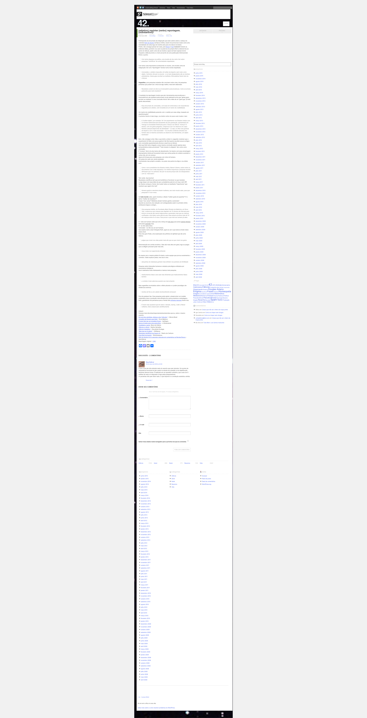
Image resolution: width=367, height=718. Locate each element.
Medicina (197, 295)
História (216, 291)
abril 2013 (199, 117)
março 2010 (199, 213)
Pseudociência (198, 298)
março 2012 (199, 148)
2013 (214, 285)
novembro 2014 (200, 78)
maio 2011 (199, 176)
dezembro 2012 (200, 129)
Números (204, 296)
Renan (168, 47)
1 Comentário (161, 35)
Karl (172, 47)
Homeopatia (225, 291)
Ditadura (205, 289)
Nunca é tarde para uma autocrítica (150, 323)
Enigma (197, 291)
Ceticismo (197, 287)
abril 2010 (199, 210)
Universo (162, 8)
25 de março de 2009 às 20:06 (154, 364)
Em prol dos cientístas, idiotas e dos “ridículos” (153, 317)
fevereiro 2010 (200, 215)
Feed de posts (206, 478)
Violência (199, 302)
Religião (195, 300)
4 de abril (202, 285)
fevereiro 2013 (200, 123)
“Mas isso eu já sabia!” (145, 331)
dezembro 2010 (200, 190)
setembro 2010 (200, 199)
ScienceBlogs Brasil (152, 8)
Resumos (187, 463)
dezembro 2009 (201, 221)
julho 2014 (199, 84)
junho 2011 (199, 173)
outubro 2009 (200, 226)
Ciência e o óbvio (144, 327)
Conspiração (226, 287)
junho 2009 (199, 238)
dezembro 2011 (200, 157)
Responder (149, 380)
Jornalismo (203, 293)
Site (140, 433)
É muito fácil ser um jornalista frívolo (150, 321)
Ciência (167, 35)
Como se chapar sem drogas (214, 312)
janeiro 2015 (199, 76)
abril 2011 (199, 179)
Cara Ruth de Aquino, (145, 335)
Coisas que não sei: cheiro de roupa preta (215, 309)
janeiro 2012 (199, 154)
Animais (219, 285)
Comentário (143, 398)
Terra (168, 8)
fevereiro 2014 (200, 95)
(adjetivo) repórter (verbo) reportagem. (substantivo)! (159, 31)
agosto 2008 (200, 266)
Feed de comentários (208, 481)
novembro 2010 (200, 193)
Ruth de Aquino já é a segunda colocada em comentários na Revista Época (162, 337)
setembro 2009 (200, 229)
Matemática (219, 293)
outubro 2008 (200, 260)
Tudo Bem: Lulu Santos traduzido (213, 322)
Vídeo (204, 302)
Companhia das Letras (216, 287)
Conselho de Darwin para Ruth (148, 319)
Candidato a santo (144, 325)
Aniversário (226, 285)
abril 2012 (199, 145)
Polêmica (220, 296)
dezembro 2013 (200, 98)
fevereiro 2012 (200, 151)
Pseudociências (210, 298)
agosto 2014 (199, 81)
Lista (208, 293)
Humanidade (181, 8)
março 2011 (199, 182)
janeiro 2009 (199, 252)
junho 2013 (199, 115)
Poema (216, 296)
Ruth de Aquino (149, 43)
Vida (173, 8)
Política (226, 296)
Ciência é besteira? (144, 329)
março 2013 (199, 120)
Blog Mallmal (150, 362)
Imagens (196, 294)
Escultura (204, 291)
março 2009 (199, 246)
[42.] (157, 26)
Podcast (210, 296)
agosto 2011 (199, 168)
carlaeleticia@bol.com (202, 318)
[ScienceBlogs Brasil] (148, 15)
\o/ (213, 302)
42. (139, 697)
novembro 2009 (201, 224)
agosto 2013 (199, 109)
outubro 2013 (200, 104)
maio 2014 (199, 87)
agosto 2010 (199, 201)
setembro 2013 (200, 106)
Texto (220, 300)
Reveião (208, 300)
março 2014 (199, 92)
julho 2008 (199, 268)
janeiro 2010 (199, 218)
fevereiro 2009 (200, 249)
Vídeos (209, 302)
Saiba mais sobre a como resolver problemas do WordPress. (156, 708)
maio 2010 (199, 207)
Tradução (226, 300)
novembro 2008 (201, 257)
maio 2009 (199, 240)
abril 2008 (199, 277)
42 (210, 284)
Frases (210, 291)
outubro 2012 (200, 134)
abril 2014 (199, 90)
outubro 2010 (200, 196)
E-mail (141, 425)
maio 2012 (199, 143)
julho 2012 (199, 140)
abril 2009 (199, 243)
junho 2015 (199, 73)
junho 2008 (199, 271)
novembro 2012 (200, 131)
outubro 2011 (200, 162)
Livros (212, 294)
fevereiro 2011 (200, 185)
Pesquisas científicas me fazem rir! (149, 333)
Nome (141, 416)
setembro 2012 (200, 137)
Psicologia (219, 298)
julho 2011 (199, 171)
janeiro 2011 (199, 187)
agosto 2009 (200, 232)
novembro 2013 (200, 101)
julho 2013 (199, 112)
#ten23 (196, 285)
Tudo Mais (190, 8)
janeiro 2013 (199, 126)
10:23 (206, 285)
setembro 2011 (200, 165)
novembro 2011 (200, 160)
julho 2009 (199, 235)
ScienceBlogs (152, 35)
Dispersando (198, 289)
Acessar (204, 476)
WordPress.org (206, 484)
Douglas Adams (216, 289)
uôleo (195, 302)
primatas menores (176, 300)
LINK (154, 341)
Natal (171, 463)
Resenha (201, 300)
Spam (214, 299)
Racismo (225, 298)
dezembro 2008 (201, 254)
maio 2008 (199, 274)
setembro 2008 (200, 263)
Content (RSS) (145, 697)
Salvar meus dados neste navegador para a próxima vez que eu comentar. (162, 441)
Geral (155, 463)
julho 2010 (199, 204)
